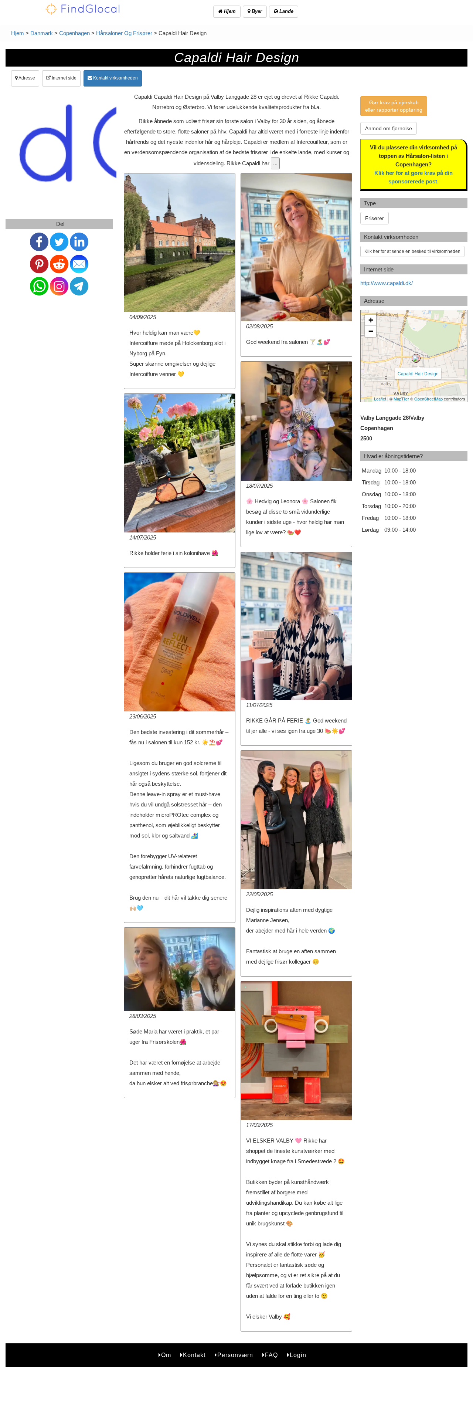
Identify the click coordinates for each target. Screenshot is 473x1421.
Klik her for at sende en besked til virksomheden (412, 251)
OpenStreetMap (428, 399)
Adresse (26, 78)
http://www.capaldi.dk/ (386, 283)
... (275, 163)
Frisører (374, 218)
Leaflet (380, 399)
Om (166, 1355)
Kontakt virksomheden (115, 78)
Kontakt (194, 1355)
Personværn (235, 1355)
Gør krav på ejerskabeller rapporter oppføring (393, 106)
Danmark (41, 33)
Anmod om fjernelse (388, 128)
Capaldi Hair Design (418, 373)
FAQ (271, 1355)
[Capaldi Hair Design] (416, 358)
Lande (285, 11)
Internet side (63, 78)
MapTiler (401, 399)
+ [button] (370, 320)
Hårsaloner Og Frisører (124, 33)
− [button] (370, 331)
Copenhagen (74, 33)
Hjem (229, 11)
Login (298, 1355)
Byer (256, 11)
